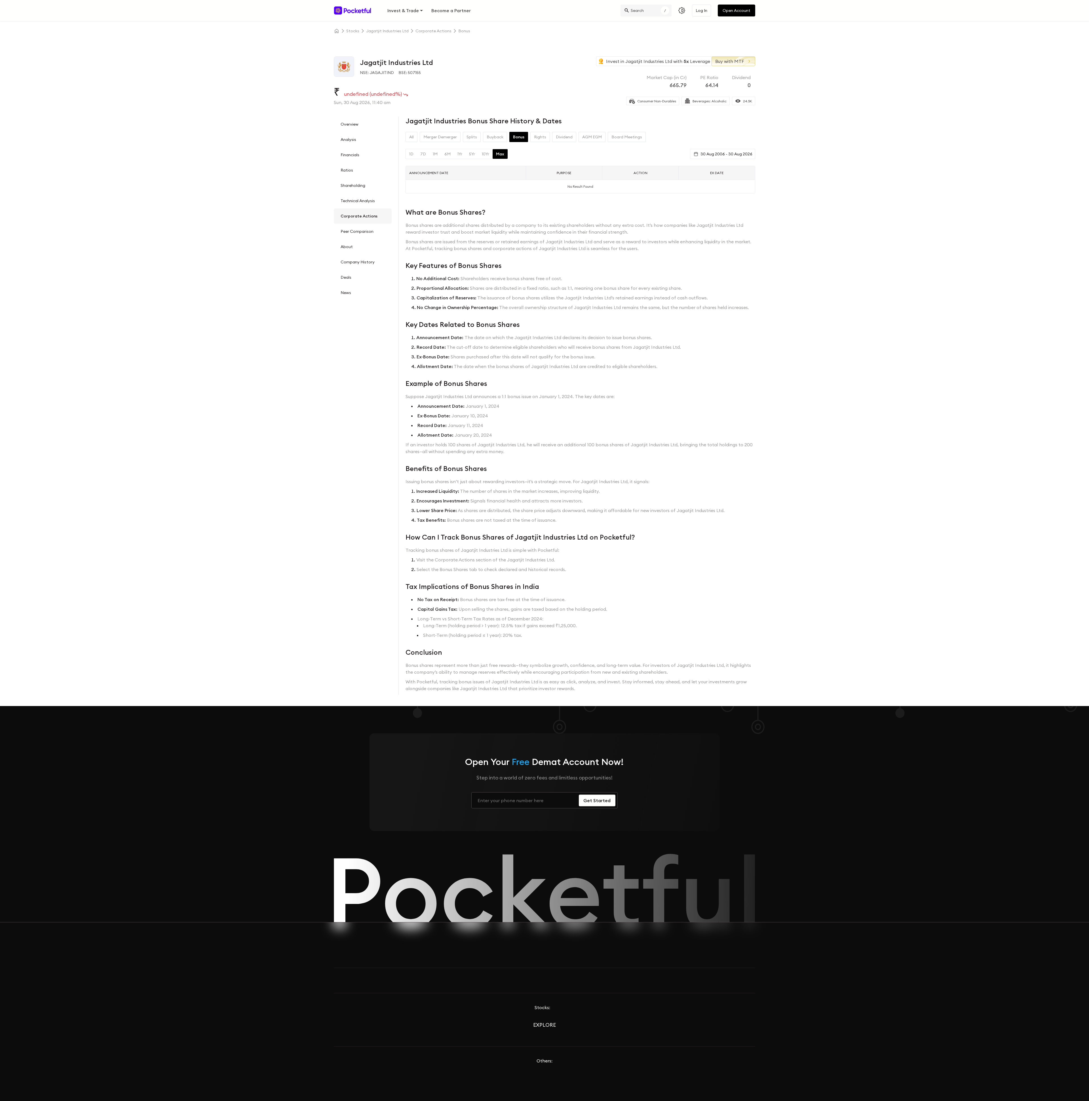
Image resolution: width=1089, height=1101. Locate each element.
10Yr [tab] (485, 154)
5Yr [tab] (472, 154)
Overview (349, 124)
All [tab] (411, 137)
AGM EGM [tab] (592, 137)
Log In (701, 10)
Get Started (597, 800)
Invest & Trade (403, 10)
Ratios (347, 170)
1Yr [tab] (459, 154)
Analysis (348, 139)
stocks (352, 30)
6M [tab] (447, 154)
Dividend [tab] (564, 137)
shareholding (353, 185)
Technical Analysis (358, 200)
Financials (350, 154)
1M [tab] (435, 154)
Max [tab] (500, 154)
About (347, 246)
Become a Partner (451, 10)
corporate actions (433, 30)
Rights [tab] (540, 137)
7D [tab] (423, 154)
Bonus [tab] (518, 137)
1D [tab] (411, 154)
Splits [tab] (472, 137)
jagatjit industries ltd (387, 30)
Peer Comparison (357, 231)
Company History (358, 262)
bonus (464, 30)
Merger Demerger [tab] (440, 137)
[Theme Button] (681, 10)
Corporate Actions (359, 216)
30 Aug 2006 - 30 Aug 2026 (726, 154)
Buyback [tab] (495, 137)
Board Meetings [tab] (626, 137)
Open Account (736, 10)
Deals (346, 277)
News (346, 292)
